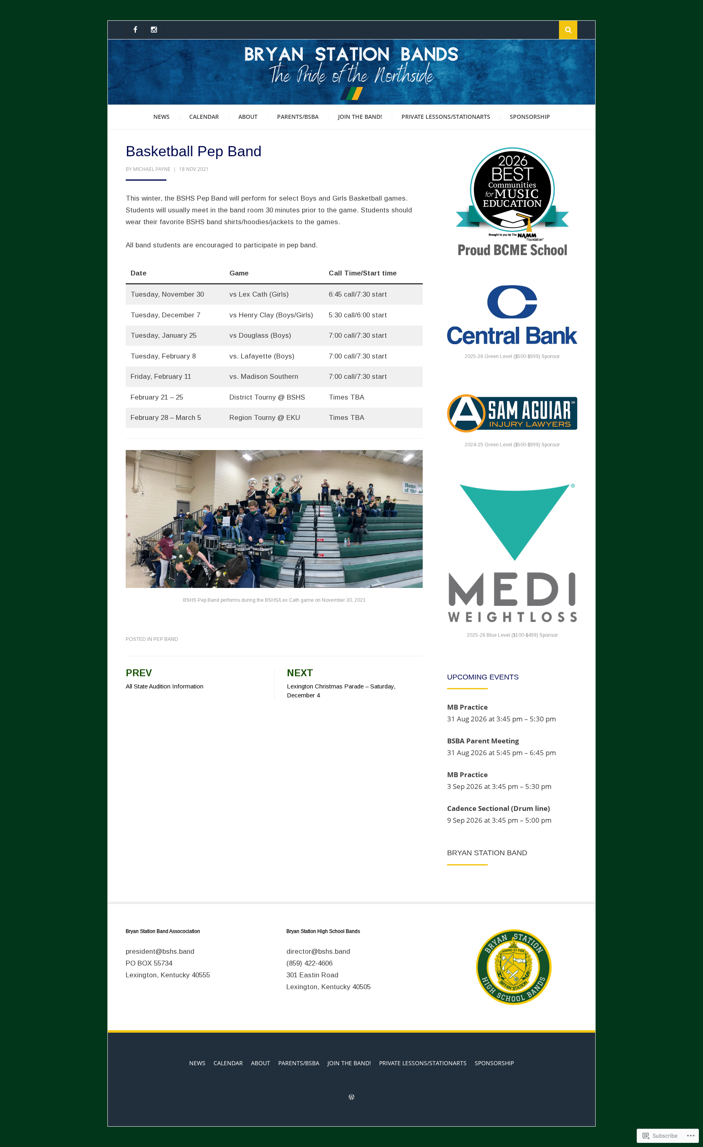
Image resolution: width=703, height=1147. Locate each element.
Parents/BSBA (298, 116)
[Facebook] (135, 30)
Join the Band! (360, 116)
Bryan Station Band (487, 853)
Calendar (204, 116)
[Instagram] (154, 30)
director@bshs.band (318, 951)
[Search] (568, 30)
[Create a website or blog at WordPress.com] (351, 1098)
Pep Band (165, 639)
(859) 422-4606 (309, 963)
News (161, 116)
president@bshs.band (160, 951)
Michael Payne (151, 169)
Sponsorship (530, 116)
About (248, 116)
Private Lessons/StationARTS (446, 116)
